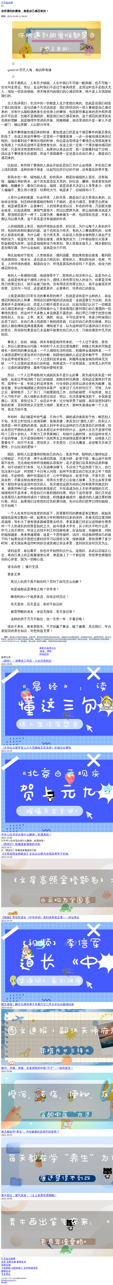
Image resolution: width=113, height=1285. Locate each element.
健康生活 (21, 1261)
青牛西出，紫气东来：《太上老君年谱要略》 (29, 1195)
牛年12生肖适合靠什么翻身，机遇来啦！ (26, 834)
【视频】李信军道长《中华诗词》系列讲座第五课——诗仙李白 (40, 917)
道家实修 (11, 1261)
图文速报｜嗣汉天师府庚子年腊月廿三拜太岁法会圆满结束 (37, 1004)
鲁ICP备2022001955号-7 (8, 1280)
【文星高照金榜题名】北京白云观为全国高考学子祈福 (34, 853)
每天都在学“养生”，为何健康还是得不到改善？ (30, 1131)
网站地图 (4, 1282)
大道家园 (6, 1268)
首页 (3, 1261)
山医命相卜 (17, 1268)
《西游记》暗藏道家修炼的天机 (20, 844)
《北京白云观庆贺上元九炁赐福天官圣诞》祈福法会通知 (36, 747)
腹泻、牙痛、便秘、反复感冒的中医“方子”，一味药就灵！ (37, 1068)
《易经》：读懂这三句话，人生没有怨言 (26, 660)
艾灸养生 (6, 1274)
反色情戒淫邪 (31, 1268)
